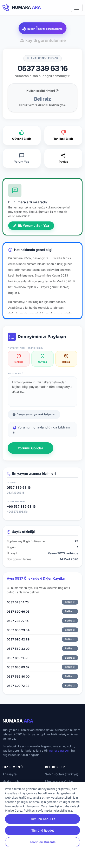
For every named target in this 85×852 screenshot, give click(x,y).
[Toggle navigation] (77, 8)
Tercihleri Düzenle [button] (42, 842)
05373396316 (15, 492)
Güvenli (42, 361)
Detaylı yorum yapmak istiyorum (36, 414)
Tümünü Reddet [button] (42, 830)
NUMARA (17, 721)
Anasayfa (9, 774)
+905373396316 (17, 511)
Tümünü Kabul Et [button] (42, 819)
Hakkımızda (11, 781)
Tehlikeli (18, 361)
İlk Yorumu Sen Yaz (33, 226)
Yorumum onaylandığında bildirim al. (41, 429)
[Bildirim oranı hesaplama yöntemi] (57, 90)
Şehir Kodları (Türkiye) (61, 774)
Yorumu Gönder (30, 448)
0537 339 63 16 (19, 488)
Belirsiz (66, 361)
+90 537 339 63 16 (21, 506)
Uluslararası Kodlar (59, 781)
